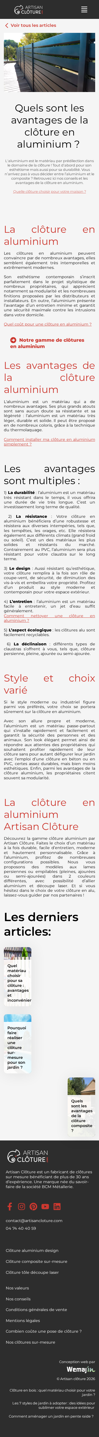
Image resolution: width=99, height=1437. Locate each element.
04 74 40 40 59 (21, 1228)
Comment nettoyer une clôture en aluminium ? (49, 618)
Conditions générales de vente (36, 1309)
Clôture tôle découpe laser (32, 1272)
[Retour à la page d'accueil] (29, 9)
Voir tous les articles (33, 25)
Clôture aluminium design (32, 1250)
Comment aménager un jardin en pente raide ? (52, 1416)
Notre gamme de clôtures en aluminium (47, 343)
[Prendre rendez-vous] (75, 9)
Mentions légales (23, 1320)
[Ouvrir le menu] (84, 9)
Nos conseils (18, 1299)
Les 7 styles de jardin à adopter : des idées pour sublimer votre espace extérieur (53, 1405)
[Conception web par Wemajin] (81, 1372)
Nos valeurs (17, 1288)
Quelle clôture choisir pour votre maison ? (49, 191)
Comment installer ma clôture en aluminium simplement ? (49, 442)
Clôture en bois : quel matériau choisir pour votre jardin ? (52, 1392)
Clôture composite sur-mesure (36, 1261)
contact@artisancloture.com (34, 1220)
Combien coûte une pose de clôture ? (44, 1331)
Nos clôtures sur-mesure (30, 1342)
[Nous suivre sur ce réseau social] (12, 1206)
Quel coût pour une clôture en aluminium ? (48, 324)
